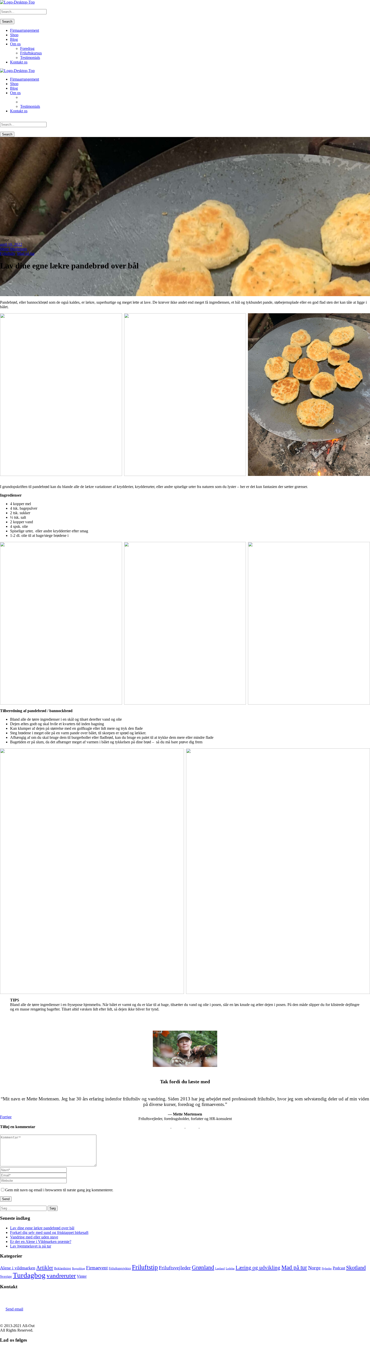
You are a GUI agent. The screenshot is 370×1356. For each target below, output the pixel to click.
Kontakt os (18, 62)
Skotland (356, 1267)
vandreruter (61, 1275)
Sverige (6, 1276)
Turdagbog (29, 1275)
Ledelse (230, 1268)
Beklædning (62, 1268)
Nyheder (327, 1268)
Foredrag (27, 48)
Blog (14, 39)
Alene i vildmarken (17, 1267)
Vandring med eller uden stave (34, 1237)
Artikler (44, 1267)
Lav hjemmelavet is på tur (30, 1246)
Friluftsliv (7, 253)
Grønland (203, 1267)
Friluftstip (145, 1267)
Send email (14, 1309)
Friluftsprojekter (120, 1268)
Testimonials (30, 57)
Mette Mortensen (13, 249)
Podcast (339, 1268)
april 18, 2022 (11, 244)
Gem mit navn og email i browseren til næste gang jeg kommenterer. (59, 1190)
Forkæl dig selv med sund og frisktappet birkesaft (49, 1232)
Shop (14, 35)
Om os (15, 44)
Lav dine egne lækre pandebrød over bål (42, 1228)
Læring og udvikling (258, 1267)
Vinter (82, 1276)
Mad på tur (25, 253)
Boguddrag (78, 1268)
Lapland (220, 1268)
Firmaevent (97, 1267)
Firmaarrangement (24, 30)
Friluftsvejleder (175, 1267)
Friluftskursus (31, 53)
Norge (314, 1267)
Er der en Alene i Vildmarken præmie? (40, 1241)
